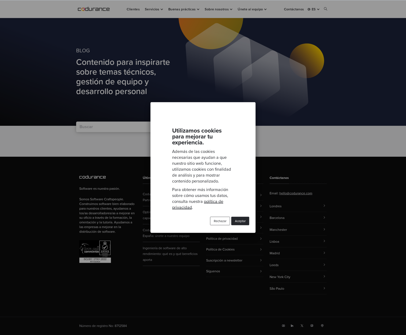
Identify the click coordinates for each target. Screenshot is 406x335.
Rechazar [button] (220, 221)
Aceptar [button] (240, 221)
